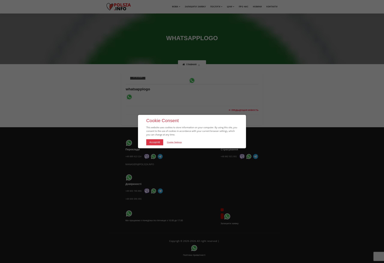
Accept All (154, 142)
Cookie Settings (174, 142)
